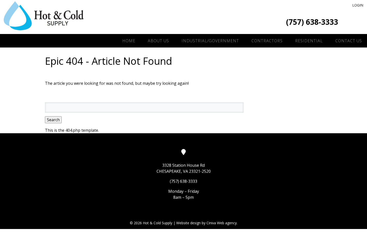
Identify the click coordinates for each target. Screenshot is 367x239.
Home (128, 41)
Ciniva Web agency (221, 222)
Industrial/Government (210, 41)
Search (53, 119)
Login (357, 5)
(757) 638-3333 (312, 22)
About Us (158, 41)
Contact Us (348, 41)
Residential (309, 41)
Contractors (267, 41)
